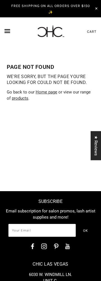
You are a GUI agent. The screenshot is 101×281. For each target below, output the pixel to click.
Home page (46, 92)
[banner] (51, 31)
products (20, 98)
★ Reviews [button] (95, 146)
